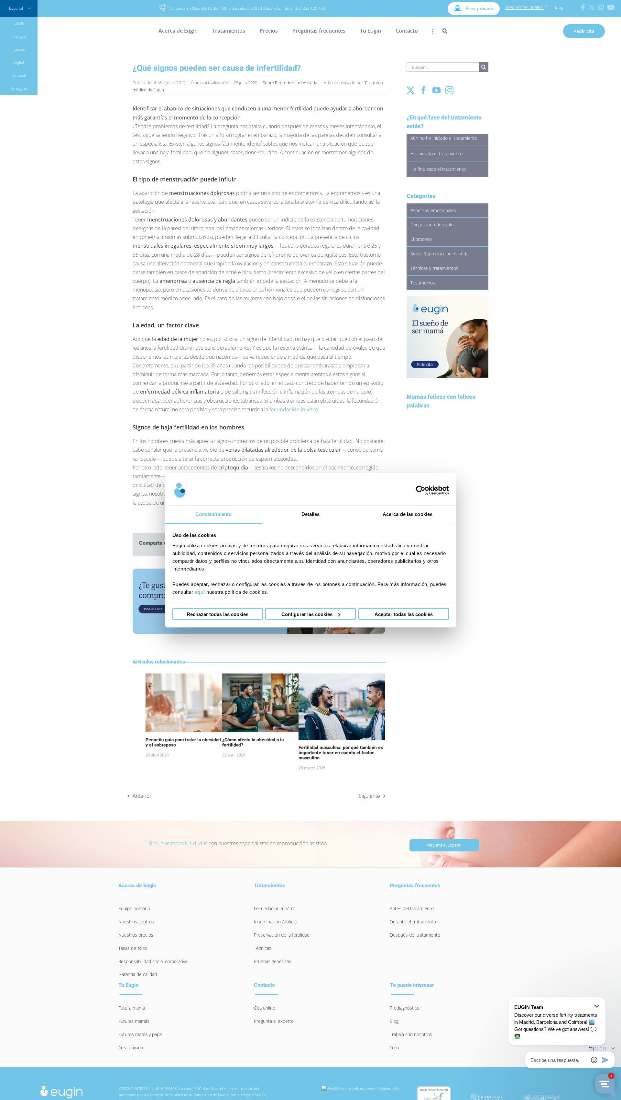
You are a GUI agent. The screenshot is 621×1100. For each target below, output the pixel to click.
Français (19, 36)
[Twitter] (411, 90)
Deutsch (19, 75)
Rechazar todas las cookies (217, 614)
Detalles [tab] (310, 514)
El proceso (421, 239)
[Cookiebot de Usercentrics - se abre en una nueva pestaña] (420, 490)
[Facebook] (423, 90)
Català (19, 23)
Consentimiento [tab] (213, 514)
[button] (439, 30)
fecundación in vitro (293, 409)
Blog (559, 7)
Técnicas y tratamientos (434, 268)
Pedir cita (583, 31)
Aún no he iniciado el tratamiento (443, 138)
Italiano (19, 49)
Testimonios (422, 283)
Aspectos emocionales (433, 210)
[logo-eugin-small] (61, 1087)
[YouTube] (436, 90)
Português (19, 88)
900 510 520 (261, 8)
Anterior (142, 795)
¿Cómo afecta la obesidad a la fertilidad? (253, 742)
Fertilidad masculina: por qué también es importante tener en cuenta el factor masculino (341, 752)
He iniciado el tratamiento (436, 153)
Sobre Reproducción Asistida (290, 83)
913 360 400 (216, 8)
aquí (200, 591)
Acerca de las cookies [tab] (407, 514)
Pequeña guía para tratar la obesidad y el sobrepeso (183, 742)
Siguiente (369, 795)
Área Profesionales (524, 7)
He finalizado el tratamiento (438, 169)
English (19, 62)
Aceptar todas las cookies (404, 614)
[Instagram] (449, 90)
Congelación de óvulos (433, 224)
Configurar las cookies (306, 614)
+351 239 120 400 (309, 8)
